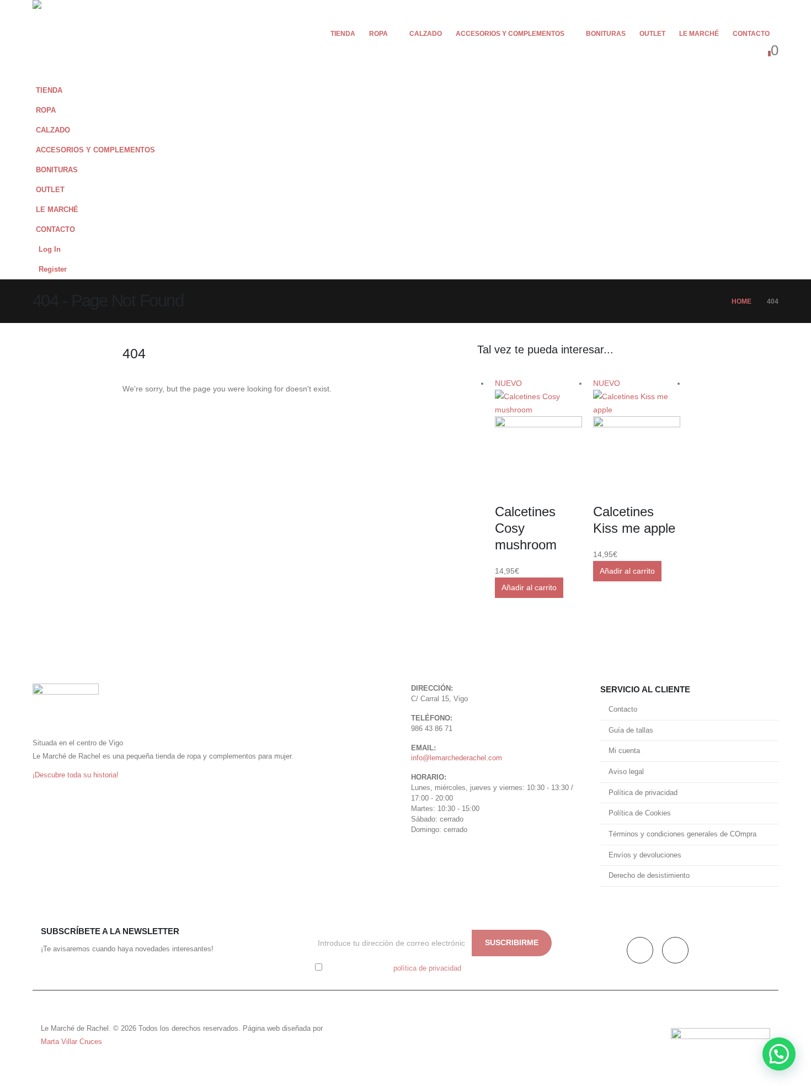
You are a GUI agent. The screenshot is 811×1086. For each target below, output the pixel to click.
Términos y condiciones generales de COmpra (682, 834)
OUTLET (652, 34)
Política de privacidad (643, 793)
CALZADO (425, 34)
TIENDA (342, 34)
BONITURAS (606, 34)
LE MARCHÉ (699, 34)
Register (53, 269)
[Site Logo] (66, 40)
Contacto (623, 709)
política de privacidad (427, 968)
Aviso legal (626, 772)
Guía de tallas (631, 730)
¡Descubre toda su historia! (76, 775)
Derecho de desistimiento (649, 876)
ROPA (378, 34)
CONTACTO (751, 34)
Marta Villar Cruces (71, 1042)
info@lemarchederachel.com (456, 758)
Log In (50, 249)
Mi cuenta (624, 751)
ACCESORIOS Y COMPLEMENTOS (510, 34)
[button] (767, 127)
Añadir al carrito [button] (529, 587)
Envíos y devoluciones (645, 855)
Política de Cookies (640, 813)
